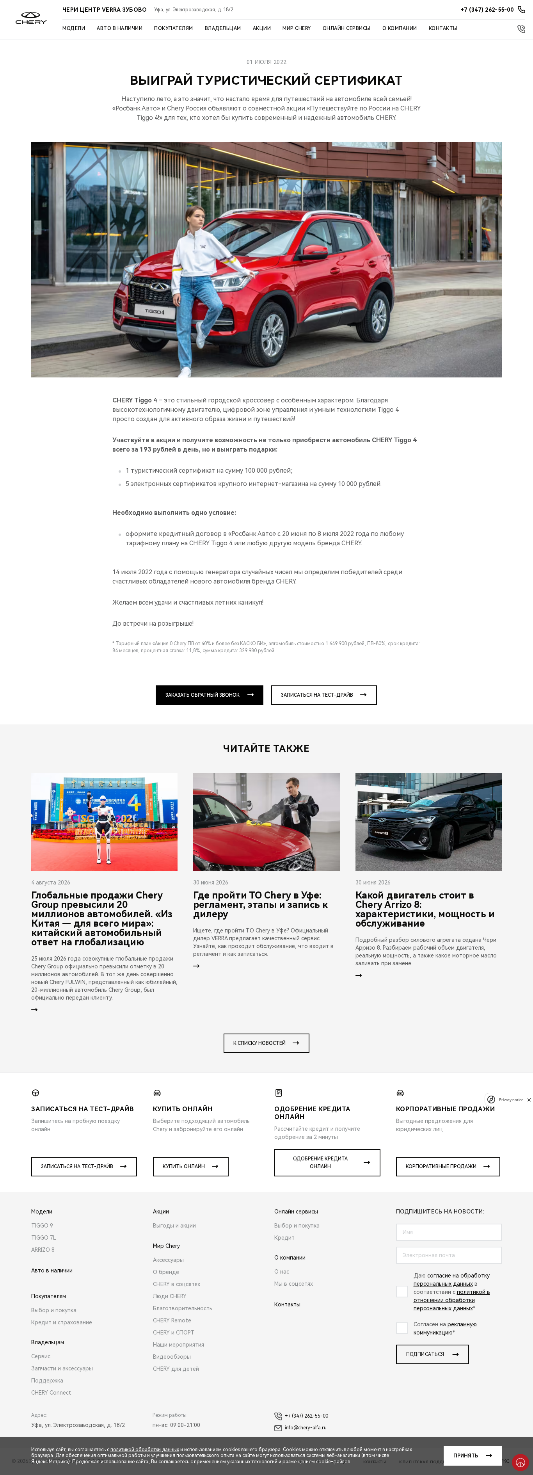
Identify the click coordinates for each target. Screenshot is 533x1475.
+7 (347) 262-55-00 (306, 1416)
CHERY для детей (176, 1369)
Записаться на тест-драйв (317, 695)
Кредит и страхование (61, 1322)
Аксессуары (168, 1260)
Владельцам (223, 28)
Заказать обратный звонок (202, 695)
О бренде (166, 1272)
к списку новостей (259, 1043)
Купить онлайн (184, 1166)
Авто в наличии (119, 28)
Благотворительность (182, 1308)
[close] (529, 1100)
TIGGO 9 (42, 1225)
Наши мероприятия (178, 1345)
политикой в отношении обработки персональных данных (452, 1300)
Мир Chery (296, 28)
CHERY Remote (172, 1320)
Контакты (443, 28)
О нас (281, 1272)
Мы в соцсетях (293, 1284)
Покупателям (173, 28)
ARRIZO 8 (43, 1250)
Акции (262, 28)
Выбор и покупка (53, 1310)
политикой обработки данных (144, 1449)
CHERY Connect (51, 1393)
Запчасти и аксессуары (62, 1368)
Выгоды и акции (174, 1225)
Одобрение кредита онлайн (320, 1162)
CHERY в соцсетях (176, 1284)
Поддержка (47, 1380)
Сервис (40, 1356)
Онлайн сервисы (347, 28)
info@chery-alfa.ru (306, 1428)
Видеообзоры (172, 1357)
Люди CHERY (170, 1296)
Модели (73, 28)
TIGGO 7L (43, 1238)
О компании (399, 28)
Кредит (284, 1238)
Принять (465, 1456)
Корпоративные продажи (441, 1166)
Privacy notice (511, 1100)
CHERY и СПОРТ (174, 1332)
